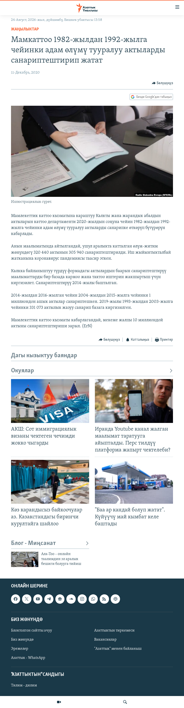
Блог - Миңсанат (33, 543)
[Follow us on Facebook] (15, 599)
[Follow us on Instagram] (82, 599)
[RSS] (104, 599)
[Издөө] (125, 702)
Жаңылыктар (25, 29)
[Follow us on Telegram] (48, 599)
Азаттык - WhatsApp (28, 658)
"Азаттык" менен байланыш (118, 649)
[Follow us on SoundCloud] (70, 599)
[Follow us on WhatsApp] (93, 599)
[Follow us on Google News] (59, 599)
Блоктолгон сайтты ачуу (31, 630)
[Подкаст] (115, 599)
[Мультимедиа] (59, 702)
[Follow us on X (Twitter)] (26, 599)
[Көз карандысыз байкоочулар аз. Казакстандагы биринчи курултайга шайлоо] (50, 482)
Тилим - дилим (24, 686)
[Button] (162, 83)
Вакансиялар (105, 640)
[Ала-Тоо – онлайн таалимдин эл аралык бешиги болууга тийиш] (24, 559)
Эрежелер (19, 649)
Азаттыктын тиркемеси (114, 630)
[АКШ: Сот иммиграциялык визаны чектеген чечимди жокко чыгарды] (50, 401)
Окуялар (22, 371)
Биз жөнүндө (22, 640)
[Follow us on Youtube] (37, 599)
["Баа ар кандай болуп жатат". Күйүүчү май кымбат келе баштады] (134, 482)
